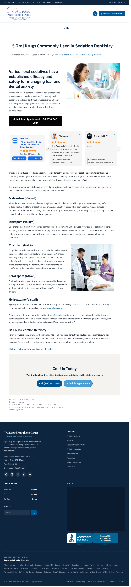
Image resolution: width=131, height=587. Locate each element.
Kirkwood (34, 568)
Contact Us (71, 466)
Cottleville (66, 565)
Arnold (12, 565)
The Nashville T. (101, 136)
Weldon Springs (108, 572)
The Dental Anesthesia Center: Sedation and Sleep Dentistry (78, 55)
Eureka (115, 565)
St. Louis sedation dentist (65, 315)
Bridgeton (38, 565)
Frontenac (14, 568)
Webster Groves (95, 572)
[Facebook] (6, 474)
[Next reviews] (118, 149)
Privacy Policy (80, 582)
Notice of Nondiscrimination (97, 582)
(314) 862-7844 (16, 460)
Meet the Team (72, 453)
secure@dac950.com (17, 468)
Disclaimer (69, 582)
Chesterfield (49, 565)
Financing (71, 458)
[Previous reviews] (48, 149)
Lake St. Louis (44, 568)
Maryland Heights (78, 568)
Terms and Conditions (117, 582)
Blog (14, 400)
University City (73, 572)
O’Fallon (89, 568)
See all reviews (19, 158)
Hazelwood (24, 568)
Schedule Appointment (113, 14)
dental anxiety (37, 103)
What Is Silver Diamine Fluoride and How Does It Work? (35, 405)
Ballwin (20, 565)
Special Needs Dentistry (76, 444)
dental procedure (55, 308)
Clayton (57, 565)
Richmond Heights (10, 572)
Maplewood (66, 568)
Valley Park (84, 572)
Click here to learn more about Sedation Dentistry (31, 349)
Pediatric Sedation (74, 449)
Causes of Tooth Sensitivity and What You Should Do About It (39, 407)
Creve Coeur (76, 565)
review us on (34, 158)
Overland (106, 568)
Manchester (55, 568)
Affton (6, 565)
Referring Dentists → (117, 2)
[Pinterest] (18, 474)
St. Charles (30, 572)
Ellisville (108, 565)
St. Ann (21, 572)
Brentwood (29, 565)
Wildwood (119, 572)
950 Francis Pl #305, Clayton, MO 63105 (19, 456)
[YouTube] (30, 474)
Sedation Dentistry (25, 400)
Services (70, 440)
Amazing (90, 146)
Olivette (97, 568)
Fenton (6, 568)
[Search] (34, 512)
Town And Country (59, 572)
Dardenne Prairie (88, 565)
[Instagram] (12, 474)
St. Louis (39, 572)
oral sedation (18, 402)
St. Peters (47, 572)
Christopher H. (65, 136)
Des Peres (100, 565)
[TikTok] (24, 474)
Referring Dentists (74, 462)
